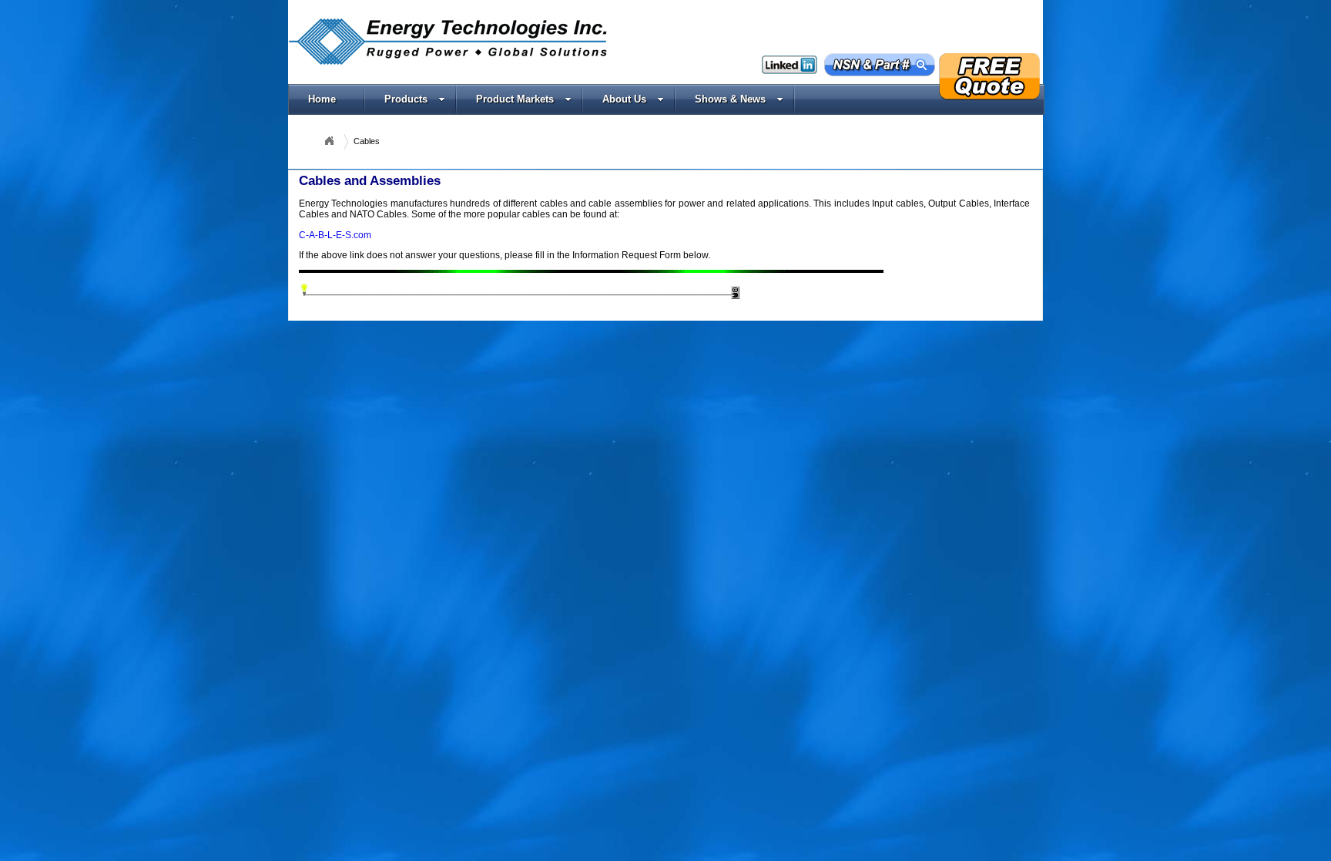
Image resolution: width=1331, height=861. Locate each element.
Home (322, 99)
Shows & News (730, 99)
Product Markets (515, 99)
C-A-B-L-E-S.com (335, 235)
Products (405, 99)
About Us (624, 99)
